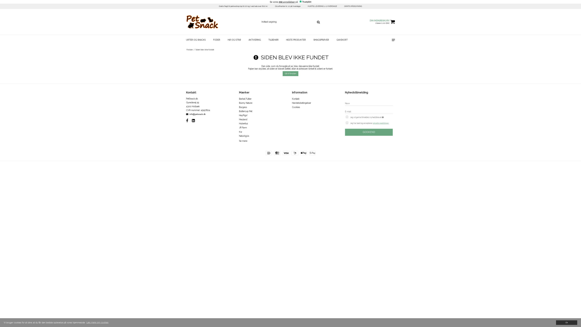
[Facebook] (187, 120)
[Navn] (369, 103)
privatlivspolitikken (381, 123)
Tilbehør (273, 40)
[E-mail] (369, 111)
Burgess (243, 107)
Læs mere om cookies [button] (97, 322)
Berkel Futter (245, 99)
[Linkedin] (193, 120)
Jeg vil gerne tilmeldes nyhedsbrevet (371, 116)
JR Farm (243, 127)
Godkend (369, 132)
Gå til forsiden (290, 73)
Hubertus (243, 123)
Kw (240, 132)
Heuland (243, 119)
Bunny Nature (245, 103)
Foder (216, 40)
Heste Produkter (296, 40)
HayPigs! (243, 115)
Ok (566, 322)
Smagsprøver (321, 40)
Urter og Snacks (196, 40)
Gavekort (342, 40)
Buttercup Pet (245, 111)
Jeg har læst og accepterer (369, 123)
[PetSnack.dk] (202, 22)
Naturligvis (244, 136)
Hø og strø (234, 40)
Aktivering (255, 40)
